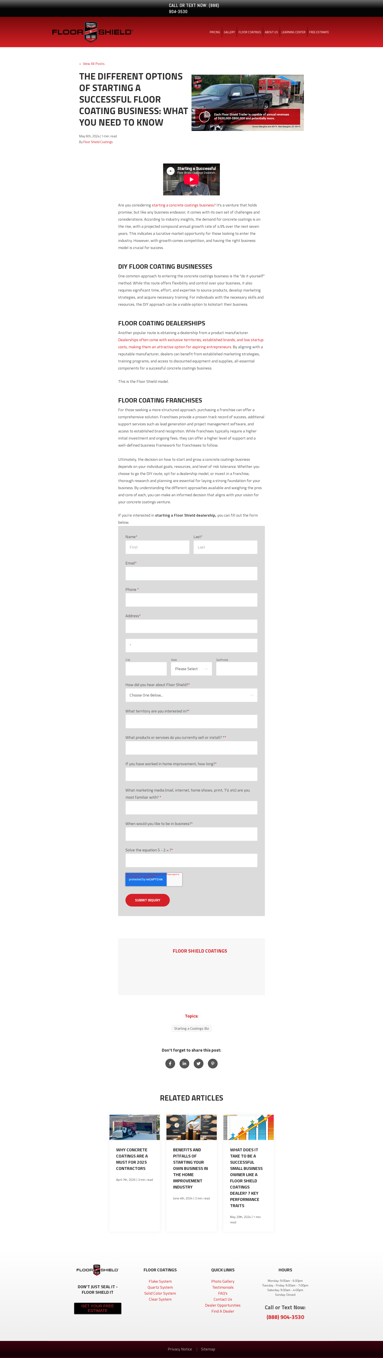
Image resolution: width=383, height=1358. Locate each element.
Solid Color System (160, 1293)
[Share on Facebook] (170, 1063)
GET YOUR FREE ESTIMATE (97, 1308)
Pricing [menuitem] (215, 32)
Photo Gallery (222, 1281)
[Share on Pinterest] (213, 1063)
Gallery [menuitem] (229, 32)
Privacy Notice (180, 1349)
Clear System (160, 1299)
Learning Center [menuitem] (293, 32)
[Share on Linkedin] (184, 1063)
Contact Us (223, 1299)
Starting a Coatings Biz (191, 1028)
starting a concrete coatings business (183, 205)
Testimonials (223, 1287)
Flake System (160, 1281)
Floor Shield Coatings (98, 141)
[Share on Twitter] (198, 1063)
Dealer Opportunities (222, 1305)
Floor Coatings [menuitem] (250, 32)
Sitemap (208, 1349)
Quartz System (160, 1287)
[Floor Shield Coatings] (146, 966)
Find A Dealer (222, 1311)
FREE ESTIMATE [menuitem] (319, 32)
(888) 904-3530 (285, 1317)
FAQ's (222, 1293)
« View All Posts (92, 63)
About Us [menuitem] (271, 32)
